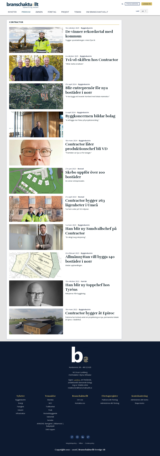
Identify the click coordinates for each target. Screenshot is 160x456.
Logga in (147, 4)
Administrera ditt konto (139, 400)
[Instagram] (77, 437)
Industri (20, 410)
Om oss (80, 400)
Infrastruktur (20, 413)
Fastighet (20, 406)
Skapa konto (139, 403)
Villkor (81, 443)
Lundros (77, 380)
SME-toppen (50, 429)
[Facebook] (72, 437)
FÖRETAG (52, 12)
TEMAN (77, 12)
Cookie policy (89, 443)
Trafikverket (50, 406)
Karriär (84, 281)
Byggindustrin (87, 28)
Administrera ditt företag (109, 403)
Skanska (50, 400)
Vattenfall (50, 417)
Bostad (81, 169)
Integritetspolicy (71, 443)
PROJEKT (65, 12)
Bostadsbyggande (50, 413)
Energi (20, 403)
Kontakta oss (80, 403)
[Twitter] (88, 437)
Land (137, 11)
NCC (50, 403)
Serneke (50, 420)
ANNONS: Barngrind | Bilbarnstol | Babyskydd (50, 424)
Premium (26, 12)
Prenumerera (132, 4)
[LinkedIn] (83, 437)
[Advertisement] (138, 32)
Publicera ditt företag (110, 400)
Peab (50, 410)
